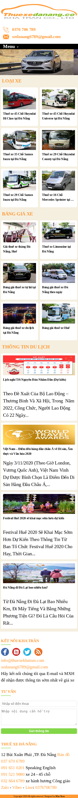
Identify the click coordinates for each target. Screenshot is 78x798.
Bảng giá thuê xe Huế (56, 328)
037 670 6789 (13, 761)
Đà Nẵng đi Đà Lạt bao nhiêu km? (25, 587)
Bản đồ (63, 754)
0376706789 (45, 787)
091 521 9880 (13, 774)
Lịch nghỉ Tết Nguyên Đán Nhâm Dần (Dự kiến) (34, 379)
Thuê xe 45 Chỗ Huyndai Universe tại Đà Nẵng (58, 116)
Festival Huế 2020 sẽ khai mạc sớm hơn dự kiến (33, 518)
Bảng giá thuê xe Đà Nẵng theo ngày (55, 290)
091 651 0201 (13, 767)
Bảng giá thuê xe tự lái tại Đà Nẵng (19, 290)
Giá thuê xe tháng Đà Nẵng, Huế (16, 249)
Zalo (5, 787)
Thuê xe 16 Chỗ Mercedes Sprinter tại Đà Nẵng (58, 197)
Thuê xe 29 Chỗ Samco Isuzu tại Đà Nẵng (18, 197)
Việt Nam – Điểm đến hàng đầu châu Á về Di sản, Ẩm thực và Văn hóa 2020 (37, 451)
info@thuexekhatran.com (22, 660)
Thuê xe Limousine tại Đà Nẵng (56, 249)
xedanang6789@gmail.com (36, 36)
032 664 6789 (13, 780)
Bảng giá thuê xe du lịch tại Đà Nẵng (18, 330)
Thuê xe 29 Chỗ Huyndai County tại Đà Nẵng (58, 157)
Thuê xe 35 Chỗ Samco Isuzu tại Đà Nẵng (18, 157)
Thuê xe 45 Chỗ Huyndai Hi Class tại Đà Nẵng (19, 116)
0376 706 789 (24, 29)
